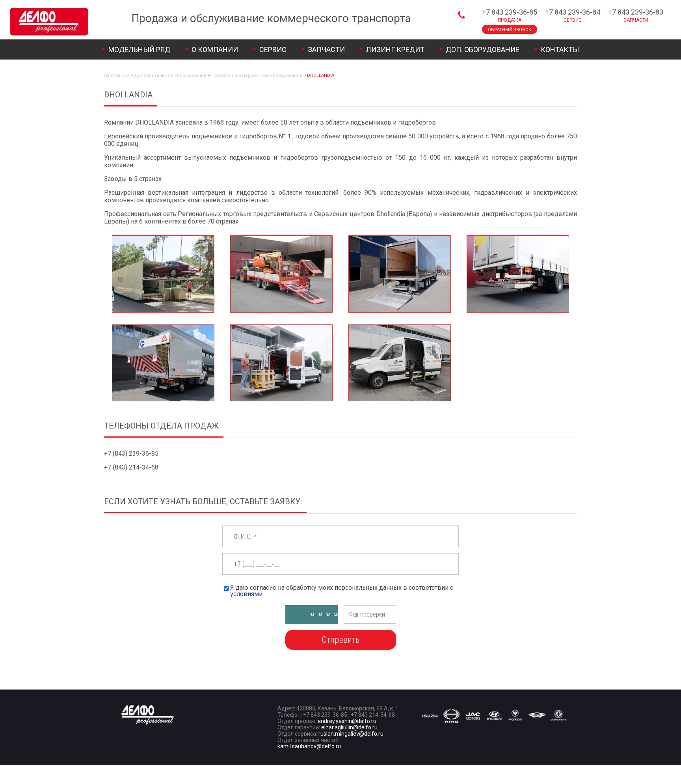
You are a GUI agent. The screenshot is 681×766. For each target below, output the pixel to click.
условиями (246, 594)
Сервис (273, 49)
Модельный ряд (139, 49)
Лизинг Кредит (395, 49)
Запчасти (326, 49)
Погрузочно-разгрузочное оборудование (256, 75)
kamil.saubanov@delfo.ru (309, 746)
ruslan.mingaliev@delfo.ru (350, 734)
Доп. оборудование (482, 49)
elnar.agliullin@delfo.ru (349, 727)
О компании (215, 49)
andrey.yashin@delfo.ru (347, 721)
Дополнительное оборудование (170, 75)
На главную (116, 75)
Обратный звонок (509, 29)
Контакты (560, 49)
